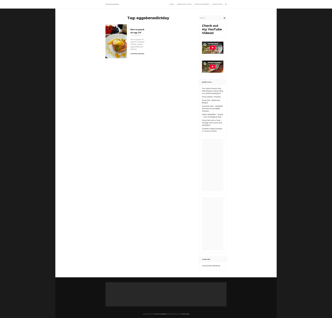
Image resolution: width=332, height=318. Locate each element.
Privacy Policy (185, 314)
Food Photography (202, 4)
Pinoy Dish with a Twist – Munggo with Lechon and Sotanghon (212, 122)
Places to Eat (217, 4)
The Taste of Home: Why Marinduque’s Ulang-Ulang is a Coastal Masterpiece (212, 91)
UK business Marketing (211, 266)
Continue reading (137, 53)
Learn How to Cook (184, 4)
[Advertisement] (213, 166)
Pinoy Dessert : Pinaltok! (211, 97)
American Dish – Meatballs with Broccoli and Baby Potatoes (212, 108)
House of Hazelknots (160, 314)
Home (172, 4)
